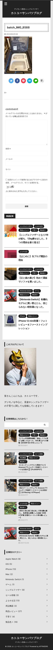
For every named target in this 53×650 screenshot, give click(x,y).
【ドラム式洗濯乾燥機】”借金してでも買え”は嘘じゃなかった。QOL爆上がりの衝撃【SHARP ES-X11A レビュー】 (33, 440)
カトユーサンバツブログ (26, 13)
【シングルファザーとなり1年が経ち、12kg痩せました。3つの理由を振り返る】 (33, 239)
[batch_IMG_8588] (29, 80)
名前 (8, 149)
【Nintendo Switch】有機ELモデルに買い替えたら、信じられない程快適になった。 (33, 303)
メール (9, 159)
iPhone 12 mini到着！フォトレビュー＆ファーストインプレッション (32, 325)
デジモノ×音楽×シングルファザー (26, 642)
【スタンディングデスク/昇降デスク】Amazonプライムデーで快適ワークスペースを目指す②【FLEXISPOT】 (33, 467)
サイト (8, 169)
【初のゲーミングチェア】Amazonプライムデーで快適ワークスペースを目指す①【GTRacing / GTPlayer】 (33, 490)
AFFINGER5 (43, 646)
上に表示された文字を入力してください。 (22, 191)
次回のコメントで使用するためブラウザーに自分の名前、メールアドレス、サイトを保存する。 (26, 181)
